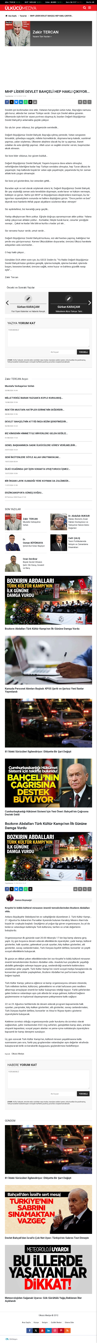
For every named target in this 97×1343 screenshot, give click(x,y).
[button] (80, 102)
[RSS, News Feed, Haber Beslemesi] (67, 1330)
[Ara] (84, 7)
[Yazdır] (35, 102)
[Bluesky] (16, 102)
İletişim (45, 1322)
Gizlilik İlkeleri (56, 1322)
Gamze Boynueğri (23, 900)
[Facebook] (7, 102)
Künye (36, 1322)
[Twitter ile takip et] (36, 1330)
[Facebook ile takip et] (29, 1330)
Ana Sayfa (12, 16)
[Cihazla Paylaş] (30, 102)
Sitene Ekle (69, 1322)
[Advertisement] (48, 67)
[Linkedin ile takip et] (48, 1330)
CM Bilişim (13, 1339)
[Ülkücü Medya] (21, 8)
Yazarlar (23, 16)
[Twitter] (12, 102)
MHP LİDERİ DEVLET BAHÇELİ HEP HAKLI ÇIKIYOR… (51, 16)
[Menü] (89, 7)
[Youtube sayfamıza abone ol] (42, 1330)
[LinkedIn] (21, 102)
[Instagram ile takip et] (55, 1330)
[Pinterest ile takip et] (61, 1330)
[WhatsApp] (26, 102)
